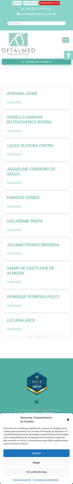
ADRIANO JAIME (22, 93)
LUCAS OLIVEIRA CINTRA (30, 145)
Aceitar (36, 453)
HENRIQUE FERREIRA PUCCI (33, 296)
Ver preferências (36, 471)
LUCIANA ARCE (21, 320)
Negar (36, 462)
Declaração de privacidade (46, 479)
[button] (68, 55)
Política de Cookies (22, 479)
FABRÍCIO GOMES (23, 197)
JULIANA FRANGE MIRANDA (33, 244)
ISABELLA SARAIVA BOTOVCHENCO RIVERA (29, 119)
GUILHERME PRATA (25, 221)
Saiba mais (14, 102)
